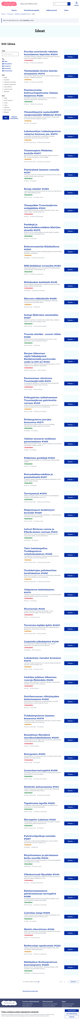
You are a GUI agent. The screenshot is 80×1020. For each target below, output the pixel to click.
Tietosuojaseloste (27, 1004)
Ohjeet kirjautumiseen (68, 1004)
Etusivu (3, 14)
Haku (3, 51)
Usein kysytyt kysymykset (49, 1004)
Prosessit (10, 14)
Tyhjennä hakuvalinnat (14, 117)
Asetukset (71, 1016)
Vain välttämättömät (71, 1013)
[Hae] (69, 3)
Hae (6, 117)
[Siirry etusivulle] (10, 1003)
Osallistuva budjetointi (48, 1006)
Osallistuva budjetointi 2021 (22, 14)
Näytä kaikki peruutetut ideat (30, 991)
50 (38, 981)
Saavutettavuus (26, 1006)
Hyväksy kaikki (72, 1010)
